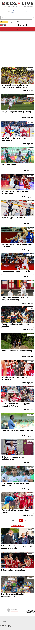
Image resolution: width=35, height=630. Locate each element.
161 (17, 520)
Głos (6, 626)
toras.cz (13, 626)
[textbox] (16, 18)
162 (21, 520)
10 (26, 614)
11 (28, 614)
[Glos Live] (17, 2)
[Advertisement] (17, 49)
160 (12, 520)
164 (30, 520)
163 (25, 520)
